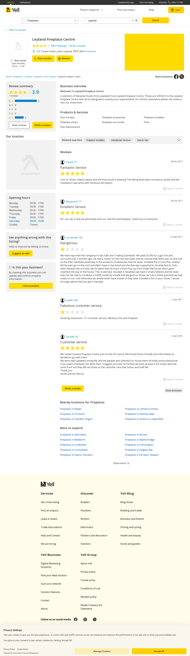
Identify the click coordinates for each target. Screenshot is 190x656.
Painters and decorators (94, 535)
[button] (75, 21)
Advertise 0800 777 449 (171, 2)
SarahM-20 (72, 336)
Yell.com (10, 2)
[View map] (31, 165)
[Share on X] (181, 76)
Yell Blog (127, 493)
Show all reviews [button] (174, 390)
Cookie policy (88, 580)
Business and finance (132, 518)
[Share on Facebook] (176, 76)
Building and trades (131, 510)
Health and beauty (130, 535)
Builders (85, 502)
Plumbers (86, 510)
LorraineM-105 (74, 237)
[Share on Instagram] (85, 619)
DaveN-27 (71, 162)
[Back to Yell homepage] (13, 9)
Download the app (126, 2)
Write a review (77, 45)
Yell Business (25, 2)
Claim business (31, 285)
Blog (151, 9)
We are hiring (48, 543)
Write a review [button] (42, 125)
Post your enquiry (126, 9)
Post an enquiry (49, 510)
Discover (87, 493)
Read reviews (19, 125)
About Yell (86, 563)
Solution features (50, 592)
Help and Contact (50, 535)
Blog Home (126, 502)
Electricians (87, 527)
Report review (175, 188)
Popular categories (89, 9)
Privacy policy (88, 571)
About (44, 608)
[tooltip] (136, 20)
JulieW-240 (72, 300)
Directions (90, 51)
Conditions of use (90, 588)
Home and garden (130, 543)
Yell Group (89, 555)
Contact (45, 600)
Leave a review (49, 518)
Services (47, 493)
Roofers (85, 518)
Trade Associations (51, 527)
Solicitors (86, 543)
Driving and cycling (130, 527)
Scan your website (51, 583)
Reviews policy (88, 596)
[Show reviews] (20, 92)
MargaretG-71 (74, 201)
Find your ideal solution (54, 575)
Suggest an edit (20, 253)
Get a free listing (146, 2)
